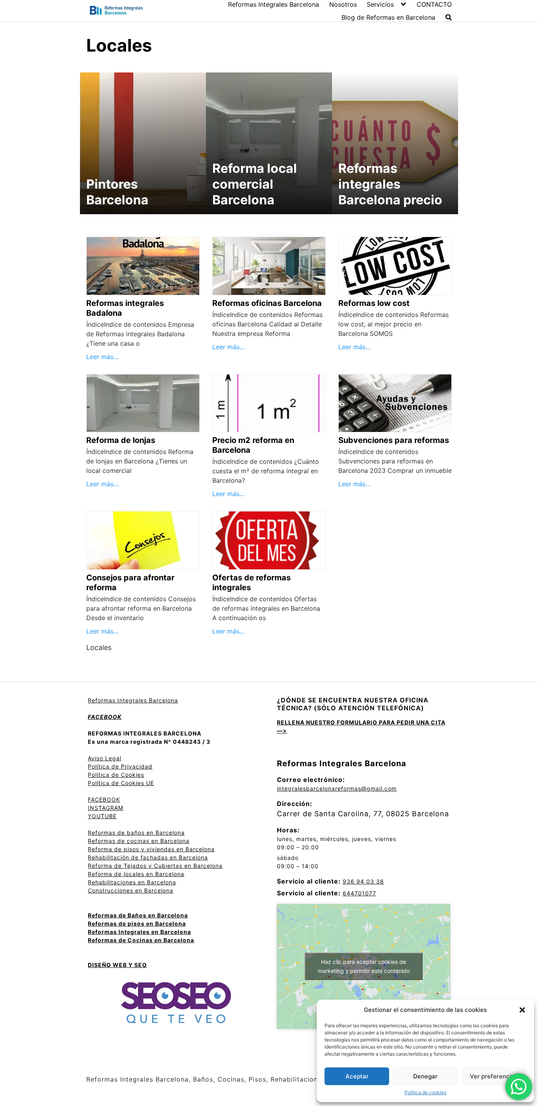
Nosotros (343, 4)
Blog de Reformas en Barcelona (388, 17)
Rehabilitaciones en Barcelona (132, 882)
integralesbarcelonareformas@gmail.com (337, 788)
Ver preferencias (494, 1076)
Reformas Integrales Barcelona (273, 4)
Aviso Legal (104, 758)
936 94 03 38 (363, 881)
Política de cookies (425, 1092)
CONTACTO (434, 4)
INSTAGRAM (105, 807)
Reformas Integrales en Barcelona (139, 931)
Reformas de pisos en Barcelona (137, 923)
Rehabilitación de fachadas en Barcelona (148, 857)
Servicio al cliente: (309, 881)
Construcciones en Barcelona (130, 890)
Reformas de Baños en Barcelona (138, 915)
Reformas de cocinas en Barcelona (138, 840)
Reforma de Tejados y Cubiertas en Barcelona (155, 865)
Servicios (380, 4)
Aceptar (357, 1076)
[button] (522, 1010)
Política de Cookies (116, 774)
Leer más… (102, 357)
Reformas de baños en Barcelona (136, 832)
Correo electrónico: (311, 780)
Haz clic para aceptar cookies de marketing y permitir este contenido (364, 966)
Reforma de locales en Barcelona (136, 874)
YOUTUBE (102, 816)
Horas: (288, 830)
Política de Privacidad (120, 766)
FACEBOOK (104, 799)
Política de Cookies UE (121, 783)
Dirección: (294, 804)
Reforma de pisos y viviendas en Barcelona (151, 849)
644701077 (359, 893)
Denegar (425, 1076)
